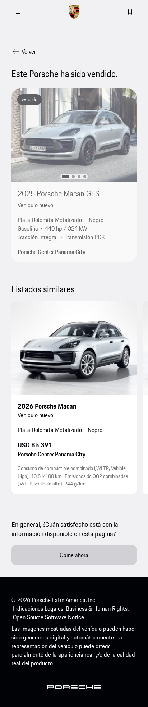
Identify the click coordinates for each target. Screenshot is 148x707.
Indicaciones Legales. (38, 608)
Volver (29, 51)
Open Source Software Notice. (49, 617)
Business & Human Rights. (97, 608)
